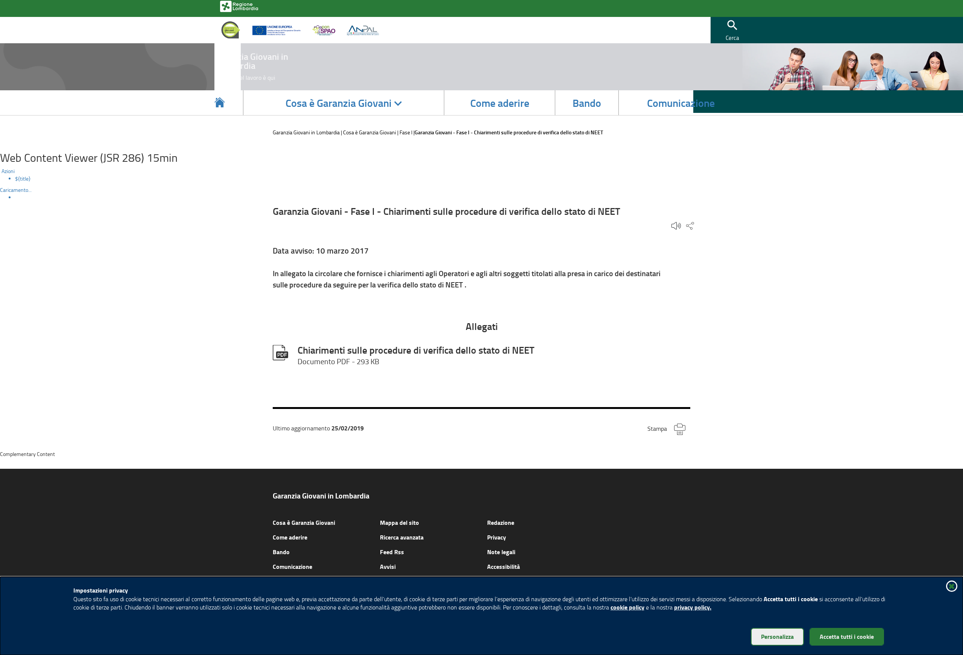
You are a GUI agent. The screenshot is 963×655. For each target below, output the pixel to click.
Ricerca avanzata (402, 537)
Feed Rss (392, 551)
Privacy (496, 537)
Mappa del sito (399, 522)
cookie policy (627, 607)
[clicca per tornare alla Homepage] (219, 102)
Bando (281, 551)
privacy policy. (692, 607)
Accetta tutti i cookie (847, 636)
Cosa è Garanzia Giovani (369, 132)
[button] (732, 30)
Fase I (405, 132)
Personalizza (777, 636)
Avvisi (388, 566)
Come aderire (290, 537)
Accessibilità (503, 566)
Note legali (501, 551)
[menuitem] (489, 178)
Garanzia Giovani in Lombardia (306, 132)
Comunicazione (292, 566)
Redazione (500, 522)
